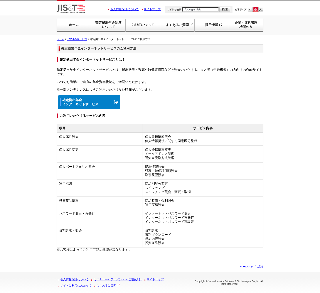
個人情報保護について (124, 9)
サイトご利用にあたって (75, 285)
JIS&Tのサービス (77, 39)
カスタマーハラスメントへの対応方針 (118, 279)
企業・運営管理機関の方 (246, 25)
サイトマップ (152, 9)
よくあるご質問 (106, 285)
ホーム (74, 25)
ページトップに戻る (251, 266)
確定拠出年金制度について (108, 25)
